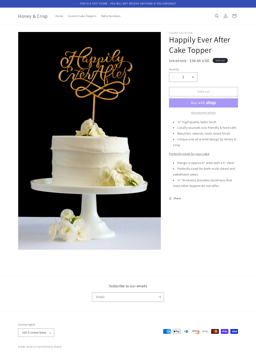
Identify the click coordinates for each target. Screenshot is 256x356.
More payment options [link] (203, 112)
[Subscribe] (159, 297)
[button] (216, 16)
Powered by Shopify (51, 346)
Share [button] (177, 198)
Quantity (174, 69)
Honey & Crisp (33, 346)
